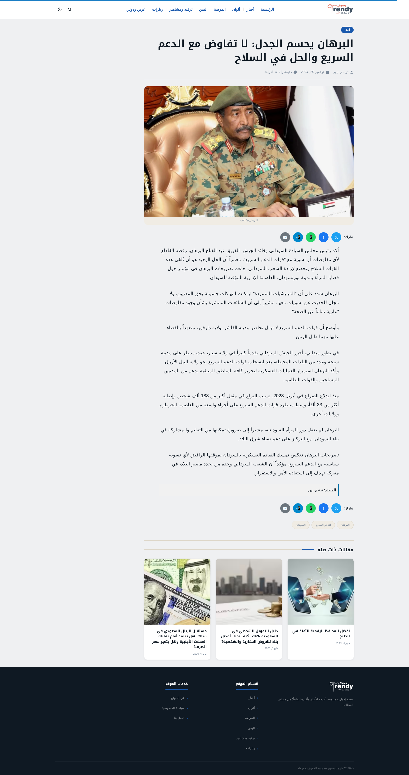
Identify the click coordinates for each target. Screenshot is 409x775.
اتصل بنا (179, 718)
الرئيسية (267, 9)
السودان (301, 524)
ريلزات (157, 9)
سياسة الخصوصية (173, 708)
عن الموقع (178, 698)
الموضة (220, 9)
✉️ (285, 237)
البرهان (345, 524)
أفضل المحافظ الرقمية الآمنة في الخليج (321, 634)
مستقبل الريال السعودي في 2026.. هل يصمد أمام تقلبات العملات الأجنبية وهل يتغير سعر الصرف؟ (179, 639)
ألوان (236, 9)
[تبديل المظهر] (59, 9)
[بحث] (69, 9)
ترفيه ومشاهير (180, 9)
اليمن (203, 9)
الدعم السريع (323, 524)
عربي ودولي (136, 9)
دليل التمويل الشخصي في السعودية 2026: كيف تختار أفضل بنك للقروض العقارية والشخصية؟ (249, 636)
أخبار (250, 9)
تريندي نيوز (340, 72)
